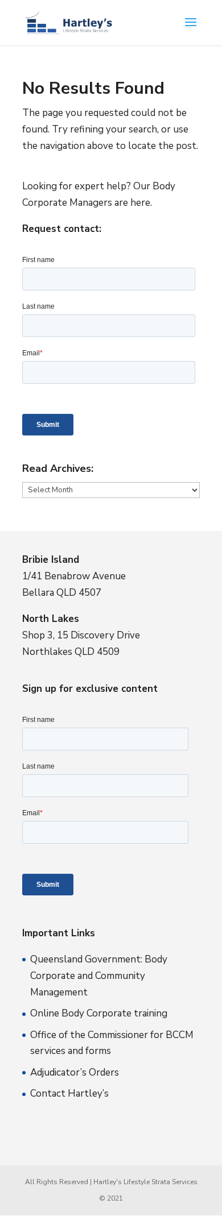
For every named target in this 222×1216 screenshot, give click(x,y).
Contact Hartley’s (69, 1093)
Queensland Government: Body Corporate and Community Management (98, 976)
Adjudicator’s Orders (74, 1072)
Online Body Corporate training (98, 1013)
